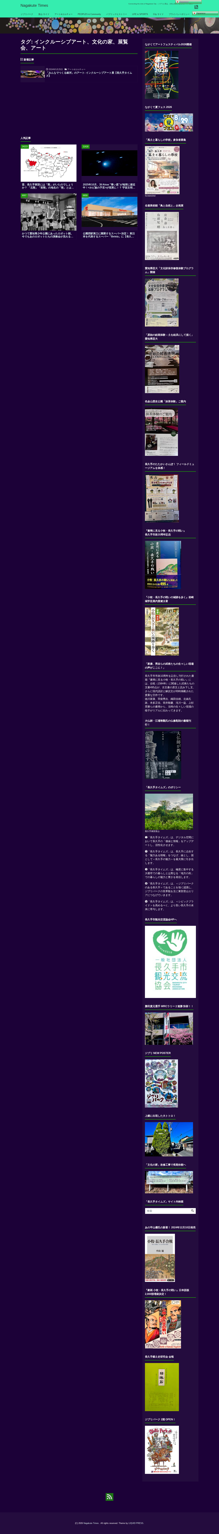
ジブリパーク (27, 14)
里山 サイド (43, 14)
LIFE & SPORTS (140, 14)
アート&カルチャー (64, 14)
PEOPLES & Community (89, 14)
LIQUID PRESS (136, 1523)
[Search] (192, 1211)
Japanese (200, 13)
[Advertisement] (79, 107)
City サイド (158, 14)
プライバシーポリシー (179, 14)
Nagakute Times (34, 5)
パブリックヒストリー (116, 14)
